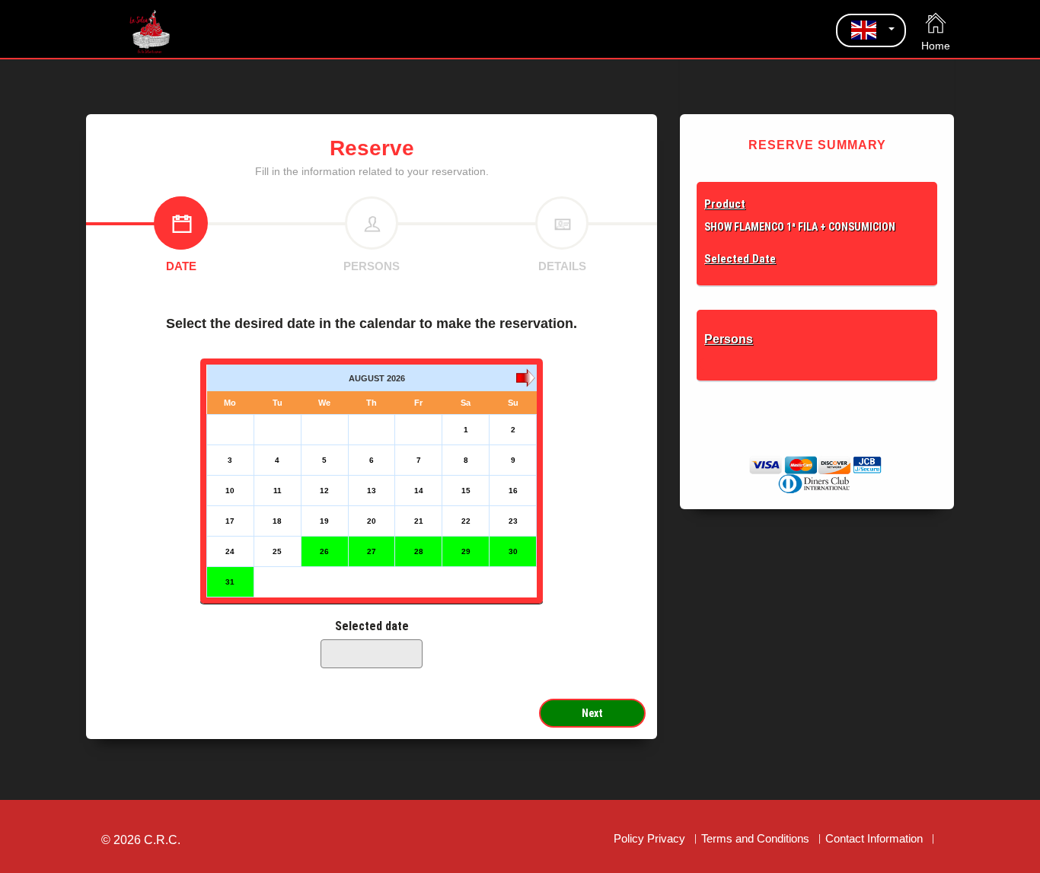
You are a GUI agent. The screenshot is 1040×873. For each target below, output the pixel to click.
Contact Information (874, 838)
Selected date (372, 626)
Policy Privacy (649, 838)
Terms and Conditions (755, 838)
